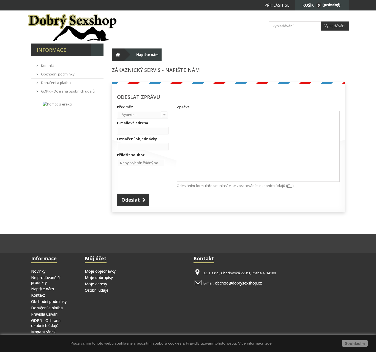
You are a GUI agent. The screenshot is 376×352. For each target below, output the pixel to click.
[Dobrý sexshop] (80, 27)
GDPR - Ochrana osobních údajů (67, 91)
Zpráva (183, 106)
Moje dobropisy (99, 277)
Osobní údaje (96, 290)
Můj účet (96, 258)
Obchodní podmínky (57, 74)
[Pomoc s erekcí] (57, 104)
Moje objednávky (100, 271)
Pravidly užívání (200, 343)
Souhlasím (355, 343)
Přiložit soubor (131, 154)
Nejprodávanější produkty (45, 280)
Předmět (125, 106)
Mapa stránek (43, 331)
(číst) (289, 185)
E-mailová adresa (132, 122)
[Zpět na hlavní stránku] (118, 54)
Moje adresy (96, 283)
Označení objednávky (137, 138)
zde (268, 343)
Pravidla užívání (44, 314)
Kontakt (47, 65)
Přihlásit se (277, 5)
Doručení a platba (55, 82)
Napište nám (42, 288)
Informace (51, 50)
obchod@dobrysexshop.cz (238, 283)
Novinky (38, 271)
